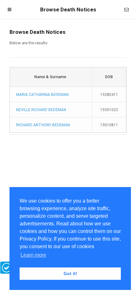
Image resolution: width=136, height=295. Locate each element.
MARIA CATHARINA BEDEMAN (42, 94)
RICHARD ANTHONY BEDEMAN (43, 125)
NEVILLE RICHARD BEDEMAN (41, 110)
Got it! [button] (70, 273)
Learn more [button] (33, 255)
